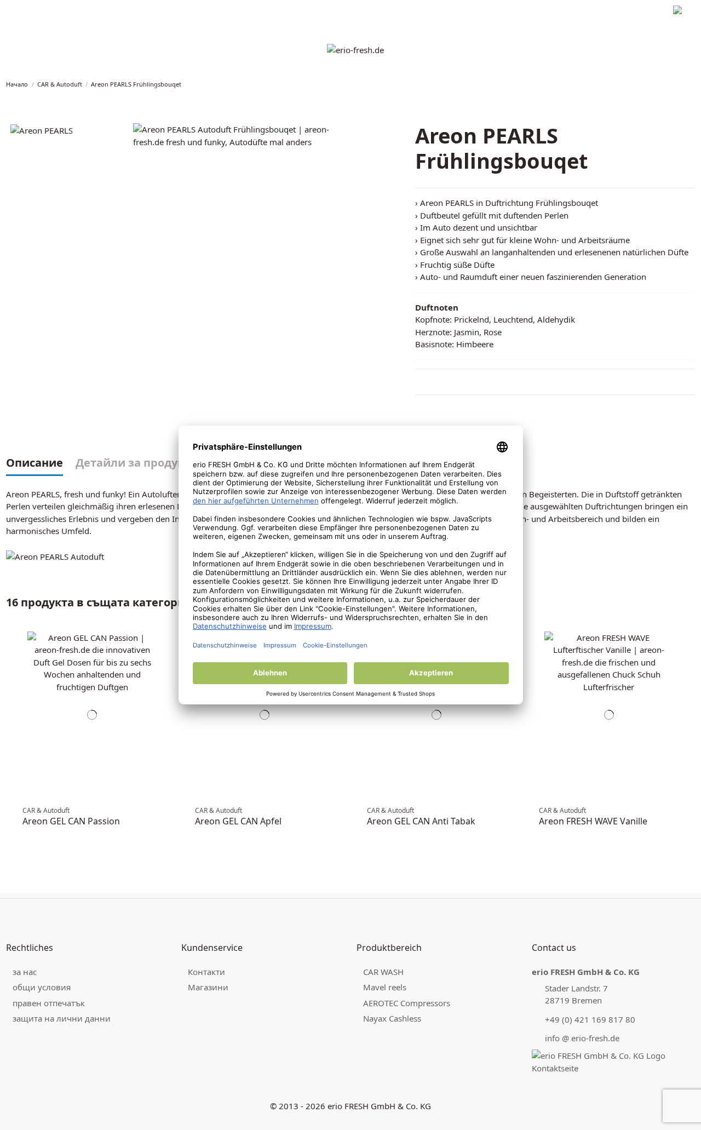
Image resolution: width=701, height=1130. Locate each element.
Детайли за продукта (136, 463)
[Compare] (166, 644)
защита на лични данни (116, 11)
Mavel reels (384, 987)
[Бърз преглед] (166, 655)
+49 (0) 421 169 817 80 (590, 1019)
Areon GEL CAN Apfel (238, 821)
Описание (34, 463)
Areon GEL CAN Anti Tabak (421, 821)
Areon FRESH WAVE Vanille (593, 821)
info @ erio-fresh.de (582, 1038)
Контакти (206, 971)
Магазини (208, 987)
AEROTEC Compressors (406, 1002)
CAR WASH (383, 971)
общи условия (42, 987)
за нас (25, 971)
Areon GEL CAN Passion (71, 821)
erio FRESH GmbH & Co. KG (379, 1105)
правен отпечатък (36, 11)
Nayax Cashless (392, 1018)
